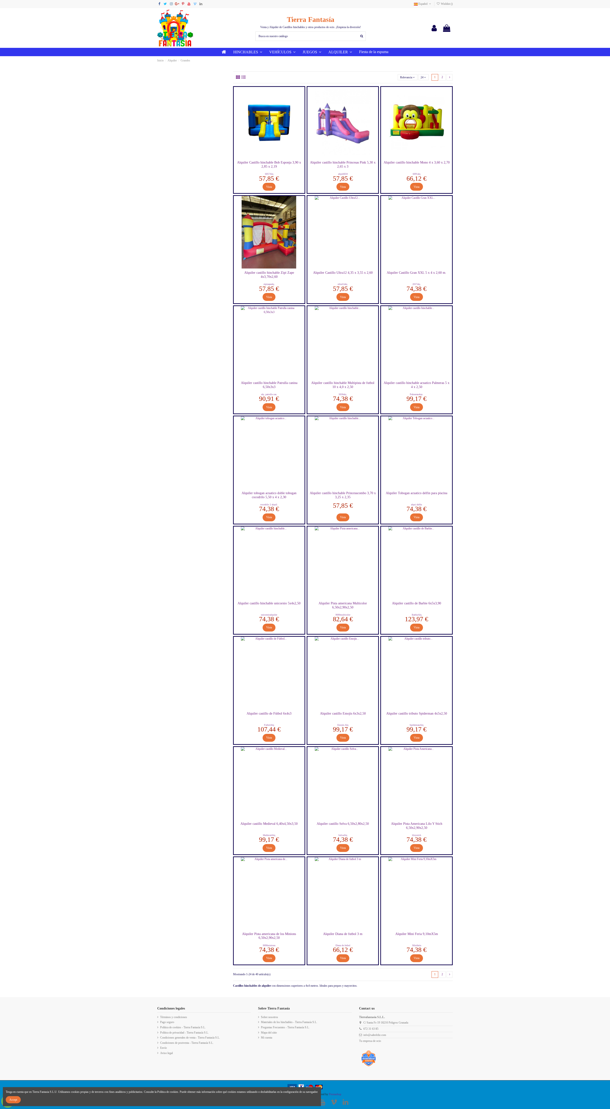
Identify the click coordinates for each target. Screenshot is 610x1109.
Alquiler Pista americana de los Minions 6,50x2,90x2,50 (269, 936)
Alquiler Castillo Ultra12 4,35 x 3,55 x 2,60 (343, 272)
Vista (269, 187)
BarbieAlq (417, 614)
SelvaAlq (342, 835)
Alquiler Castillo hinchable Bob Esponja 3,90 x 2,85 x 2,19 (269, 164)
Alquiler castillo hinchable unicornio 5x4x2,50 (269, 603)
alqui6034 (343, 174)
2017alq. (416, 284)
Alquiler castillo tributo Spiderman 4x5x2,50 (416, 713)
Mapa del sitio (269, 1032)
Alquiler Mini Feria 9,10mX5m (416, 934)
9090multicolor (343, 614)
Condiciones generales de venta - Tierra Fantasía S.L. (190, 1037)
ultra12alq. (343, 284)
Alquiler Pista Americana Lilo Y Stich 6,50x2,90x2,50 (416, 826)
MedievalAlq (269, 835)
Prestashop (335, 1094)
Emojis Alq (342, 725)
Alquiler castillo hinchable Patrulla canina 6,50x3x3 (269, 385)
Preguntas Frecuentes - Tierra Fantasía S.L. (285, 1027)
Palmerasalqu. (416, 394)
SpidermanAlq (416, 725)
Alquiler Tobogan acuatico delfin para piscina (416, 493)
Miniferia (416, 945)
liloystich (416, 835)
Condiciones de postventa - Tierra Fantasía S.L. (187, 1042)
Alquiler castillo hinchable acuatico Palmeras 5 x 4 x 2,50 (416, 385)
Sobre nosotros (269, 1017)
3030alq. (343, 394)
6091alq (416, 174)
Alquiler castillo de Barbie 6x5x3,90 (416, 603)
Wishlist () (446, 3)
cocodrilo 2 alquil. (269, 504)
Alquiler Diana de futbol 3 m (342, 934)
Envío (163, 1047)
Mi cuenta (266, 1037)
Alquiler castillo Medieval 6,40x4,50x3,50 (269, 824)
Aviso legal (166, 1053)
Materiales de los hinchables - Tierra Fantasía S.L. (289, 1022)
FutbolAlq (269, 725)
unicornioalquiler (269, 614)
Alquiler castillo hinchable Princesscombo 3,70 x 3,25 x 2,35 (343, 495)
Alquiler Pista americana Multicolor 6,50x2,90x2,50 (343, 605)
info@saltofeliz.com (374, 1035)
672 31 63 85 (370, 1028)
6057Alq (269, 174)
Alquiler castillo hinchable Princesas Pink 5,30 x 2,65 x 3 (343, 164)
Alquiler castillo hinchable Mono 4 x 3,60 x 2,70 (417, 162)
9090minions (269, 945)
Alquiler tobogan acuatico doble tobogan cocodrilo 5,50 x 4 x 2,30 (269, 495)
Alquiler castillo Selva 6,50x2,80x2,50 (343, 824)
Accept (13, 1099)
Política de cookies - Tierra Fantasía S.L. (183, 1027)
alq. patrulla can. (269, 394)
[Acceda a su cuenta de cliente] (434, 28)
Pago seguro (167, 1022)
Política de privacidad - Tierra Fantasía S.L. (184, 1032)
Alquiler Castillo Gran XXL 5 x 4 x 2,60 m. (416, 272)
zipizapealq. (269, 284)
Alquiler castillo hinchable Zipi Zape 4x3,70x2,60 (269, 274)
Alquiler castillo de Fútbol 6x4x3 (269, 713)
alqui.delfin (416, 504)
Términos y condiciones (173, 1017)
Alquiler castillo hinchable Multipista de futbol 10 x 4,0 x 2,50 (342, 385)
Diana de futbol (343, 945)
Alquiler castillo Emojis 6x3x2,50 (343, 713)
